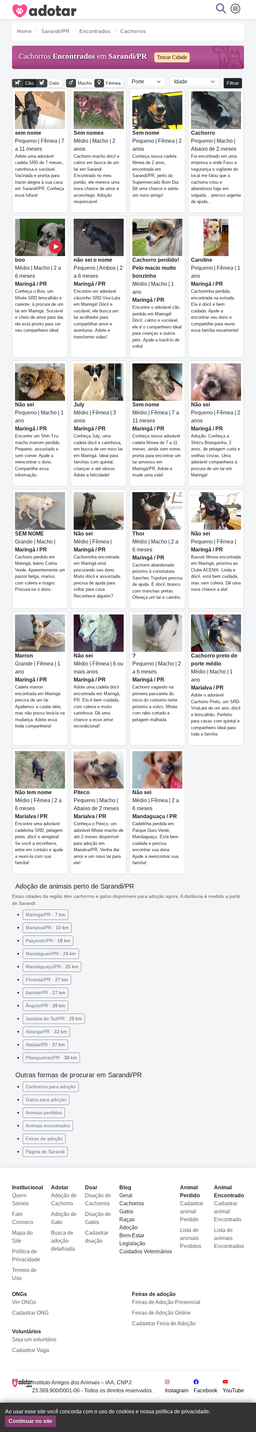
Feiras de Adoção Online (161, 1313)
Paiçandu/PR (48, 940)
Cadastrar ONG (30, 1313)
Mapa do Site (22, 1237)
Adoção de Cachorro (64, 1199)
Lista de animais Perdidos (190, 1238)
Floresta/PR (47, 979)
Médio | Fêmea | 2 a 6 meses (39, 827)
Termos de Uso (24, 1274)
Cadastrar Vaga (30, 1350)
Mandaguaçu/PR (52, 966)
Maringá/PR (45, 914)
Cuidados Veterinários (145, 1251)
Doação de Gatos (98, 1218)
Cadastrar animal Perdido (191, 1211)
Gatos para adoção (46, 1099)
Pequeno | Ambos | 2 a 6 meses (98, 298)
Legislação (132, 1243)
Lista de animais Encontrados (229, 1238)
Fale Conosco (22, 1218)
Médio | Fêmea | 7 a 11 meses (156, 439)
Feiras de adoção (44, 1138)
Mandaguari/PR (51, 953)
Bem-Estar (131, 1235)
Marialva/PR (47, 927)
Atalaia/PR (45, 1044)
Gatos (126, 1211)
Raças (127, 1219)
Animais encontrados (48, 1125)
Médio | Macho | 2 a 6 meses (39, 295)
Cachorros (131, 1203)
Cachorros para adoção (51, 1086)
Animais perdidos (44, 1112)
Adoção (128, 1227)
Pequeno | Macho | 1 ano (39, 439)
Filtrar (233, 83)
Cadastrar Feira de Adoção (164, 1323)
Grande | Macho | (40, 561)
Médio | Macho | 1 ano (157, 303)
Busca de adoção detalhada (63, 1241)
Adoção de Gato (64, 1218)
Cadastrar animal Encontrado (227, 1211)
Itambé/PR (45, 992)
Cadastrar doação (96, 1237)
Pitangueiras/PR (51, 1057)
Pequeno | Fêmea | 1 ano (215, 295)
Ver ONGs (24, 1302)
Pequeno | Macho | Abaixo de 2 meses (216, 167)
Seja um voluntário (34, 1339)
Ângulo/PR (45, 1005)
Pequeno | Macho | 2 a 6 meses (156, 687)
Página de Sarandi (45, 1151)
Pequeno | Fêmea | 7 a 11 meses (39, 164)
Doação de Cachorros (98, 1199)
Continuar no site (30, 1421)
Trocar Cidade (172, 57)
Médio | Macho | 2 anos (96, 167)
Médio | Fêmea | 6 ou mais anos (98, 691)
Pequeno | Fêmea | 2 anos (157, 164)
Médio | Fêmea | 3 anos (98, 439)
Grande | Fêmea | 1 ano (40, 691)
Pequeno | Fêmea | (216, 561)
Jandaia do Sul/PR (54, 1018)
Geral (125, 1195)
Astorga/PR (46, 1031)
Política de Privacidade (26, 1255)
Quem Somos (20, 1199)
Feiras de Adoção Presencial (166, 1302)
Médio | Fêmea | (97, 564)
